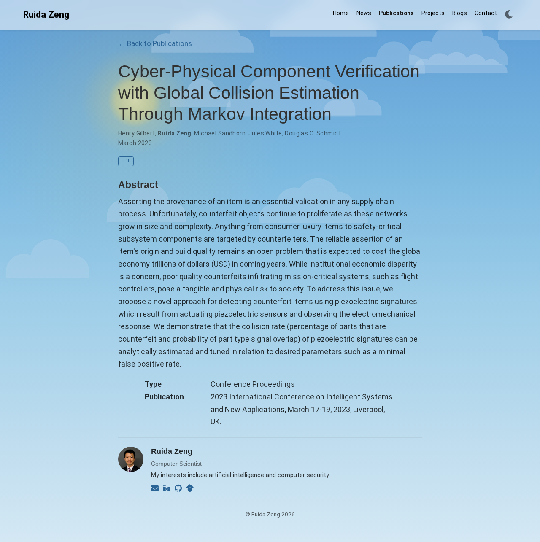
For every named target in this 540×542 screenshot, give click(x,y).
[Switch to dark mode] (509, 15)
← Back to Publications (155, 43)
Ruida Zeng (46, 14)
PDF (126, 161)
